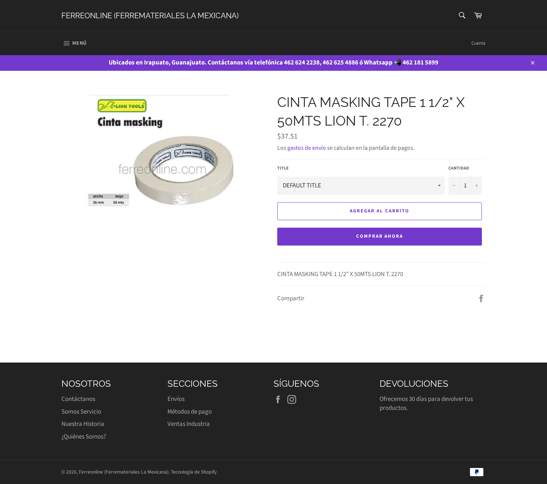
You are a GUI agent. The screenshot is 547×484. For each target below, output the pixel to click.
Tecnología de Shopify (194, 471)
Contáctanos (78, 399)
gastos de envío (306, 148)
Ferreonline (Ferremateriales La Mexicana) (150, 15)
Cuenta (478, 43)
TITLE (283, 168)
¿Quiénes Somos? (83, 436)
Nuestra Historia (82, 424)
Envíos (176, 399)
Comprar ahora (379, 236)
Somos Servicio (81, 411)
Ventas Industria (188, 424)
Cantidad (458, 168)
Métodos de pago (189, 411)
